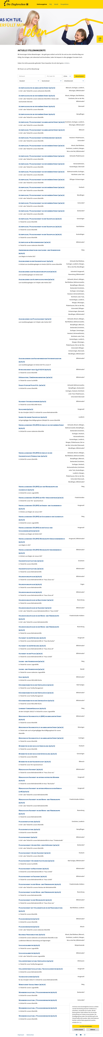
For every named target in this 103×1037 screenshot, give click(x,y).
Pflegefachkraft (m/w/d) (28, 837)
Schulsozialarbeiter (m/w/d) (29, 945)
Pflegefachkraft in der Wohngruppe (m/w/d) (35, 900)
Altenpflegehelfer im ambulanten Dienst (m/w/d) (37, 88)
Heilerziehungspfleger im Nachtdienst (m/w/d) (36, 600)
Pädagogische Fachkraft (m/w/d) (31, 769)
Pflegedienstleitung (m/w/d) (29, 822)
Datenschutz (30, 1035)
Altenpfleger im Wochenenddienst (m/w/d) (34, 242)
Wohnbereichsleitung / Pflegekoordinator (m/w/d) (38, 992)
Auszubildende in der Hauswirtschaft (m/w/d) (36, 261)
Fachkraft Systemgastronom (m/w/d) (32, 401)
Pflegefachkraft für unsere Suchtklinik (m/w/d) (36, 861)
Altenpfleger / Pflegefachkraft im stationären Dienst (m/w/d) (41, 146)
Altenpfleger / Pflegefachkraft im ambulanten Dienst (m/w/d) (42, 122)
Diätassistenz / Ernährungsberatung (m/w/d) (35, 377)
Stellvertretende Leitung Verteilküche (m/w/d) (36, 961)
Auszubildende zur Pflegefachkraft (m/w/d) (35, 319)
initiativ (67, 63)
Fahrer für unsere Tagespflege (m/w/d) (33, 417)
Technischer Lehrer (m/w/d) (29, 977)
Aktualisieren (79, 76)
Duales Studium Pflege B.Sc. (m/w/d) (32, 385)
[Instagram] (84, 1034)
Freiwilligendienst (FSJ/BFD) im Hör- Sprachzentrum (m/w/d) (41, 498)
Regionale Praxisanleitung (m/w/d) (32, 935)
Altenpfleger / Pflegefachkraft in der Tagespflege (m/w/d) (40, 219)
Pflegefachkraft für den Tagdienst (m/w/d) (34, 853)
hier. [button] (80, 1022)
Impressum (21, 1035)
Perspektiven (64, 4)
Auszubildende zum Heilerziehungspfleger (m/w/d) (37, 272)
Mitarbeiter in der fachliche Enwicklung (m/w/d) (37, 746)
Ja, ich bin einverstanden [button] (86, 1026)
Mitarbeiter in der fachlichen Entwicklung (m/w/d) (38, 754)
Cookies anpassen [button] (78, 1029)
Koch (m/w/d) (24, 677)
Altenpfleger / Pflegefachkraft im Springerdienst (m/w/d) (40, 138)
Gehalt (56, 4)
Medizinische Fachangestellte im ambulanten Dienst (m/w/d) (41, 727)
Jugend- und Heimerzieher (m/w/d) (31, 661)
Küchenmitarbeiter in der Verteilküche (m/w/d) (36, 685)
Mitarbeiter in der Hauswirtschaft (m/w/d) (35, 762)
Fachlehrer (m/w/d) (26, 409)
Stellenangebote (42, 4)
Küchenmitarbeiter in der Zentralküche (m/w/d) (36, 701)
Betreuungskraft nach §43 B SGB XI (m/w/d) (35, 370)
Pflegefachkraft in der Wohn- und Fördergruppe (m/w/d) (40, 884)
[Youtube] (80, 1034)
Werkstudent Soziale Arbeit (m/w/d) (32, 984)
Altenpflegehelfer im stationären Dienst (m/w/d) (37, 96)
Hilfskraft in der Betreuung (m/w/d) (32, 638)
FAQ (50, 4)
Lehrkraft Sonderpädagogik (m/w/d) (32, 708)
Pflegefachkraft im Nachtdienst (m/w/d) (34, 869)
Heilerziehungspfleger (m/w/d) (30, 577)
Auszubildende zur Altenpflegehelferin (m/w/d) (36, 279)
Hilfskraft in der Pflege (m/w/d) (30, 654)
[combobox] (67, 76)
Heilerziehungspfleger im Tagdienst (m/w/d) (35, 608)
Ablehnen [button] (92, 1029)
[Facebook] (76, 1034)
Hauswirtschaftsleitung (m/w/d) (31, 561)
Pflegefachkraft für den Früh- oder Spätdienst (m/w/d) (39, 845)
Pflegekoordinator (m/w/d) (29, 919)
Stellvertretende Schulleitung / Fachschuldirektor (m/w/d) (41, 969)
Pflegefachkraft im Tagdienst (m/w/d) (33, 876)
